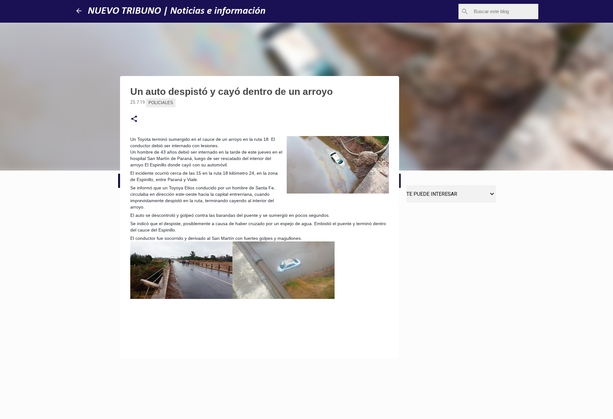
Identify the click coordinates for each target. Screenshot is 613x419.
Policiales (160, 102)
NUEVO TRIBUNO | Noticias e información (177, 11)
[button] (134, 119)
